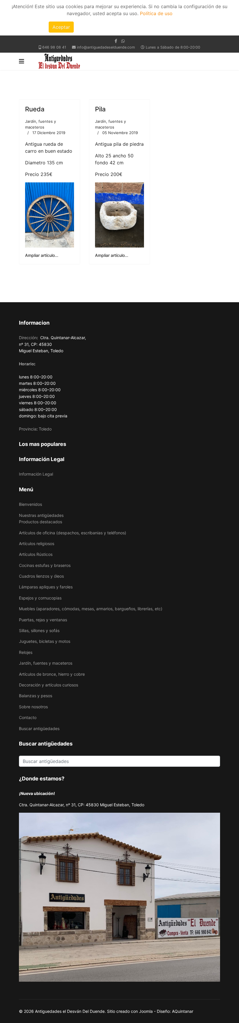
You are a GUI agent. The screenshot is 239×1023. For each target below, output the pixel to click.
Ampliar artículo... (41, 255)
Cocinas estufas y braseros (45, 565)
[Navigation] (21, 61)
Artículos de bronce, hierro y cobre (52, 674)
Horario (26, 363)
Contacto (27, 717)
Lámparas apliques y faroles (46, 586)
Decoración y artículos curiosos (48, 684)
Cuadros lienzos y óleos (41, 576)
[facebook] (116, 40)
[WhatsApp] (123, 40)
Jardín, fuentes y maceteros (45, 663)
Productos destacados (40, 521)
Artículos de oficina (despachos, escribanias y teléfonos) (72, 532)
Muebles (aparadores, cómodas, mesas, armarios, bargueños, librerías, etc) (90, 608)
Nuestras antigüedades (41, 515)
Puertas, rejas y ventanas (43, 619)
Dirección (28, 337)
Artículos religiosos (36, 543)
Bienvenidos (30, 504)
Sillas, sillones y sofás (39, 630)
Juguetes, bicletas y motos (44, 641)
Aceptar (61, 27)
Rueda (35, 109)
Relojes (25, 652)
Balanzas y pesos (35, 695)
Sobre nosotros (33, 706)
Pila (100, 109)
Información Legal (36, 474)
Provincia (27, 428)
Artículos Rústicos (35, 554)
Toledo (45, 428)
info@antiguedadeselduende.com (106, 47)
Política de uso (156, 13)
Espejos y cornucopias (40, 597)
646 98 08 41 (54, 47)
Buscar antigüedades (39, 728)
